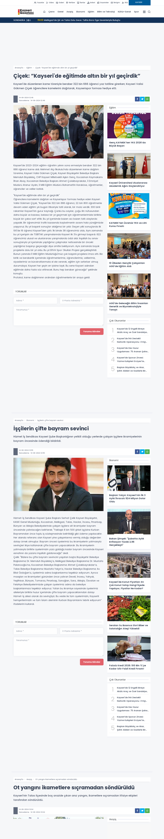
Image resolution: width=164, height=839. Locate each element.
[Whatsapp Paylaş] (147, 99)
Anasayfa (19, 67)
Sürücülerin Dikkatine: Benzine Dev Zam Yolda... (65, 20)
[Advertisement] (82, 46)
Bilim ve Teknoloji (106, 11)
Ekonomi (80, 11)
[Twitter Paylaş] (142, 99)
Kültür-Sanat (124, 11)
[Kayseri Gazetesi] (26, 11)
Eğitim (91, 11)
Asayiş (69, 11)
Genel (60, 11)
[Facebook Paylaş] (137, 99)
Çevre (51, 11)
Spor (136, 11)
